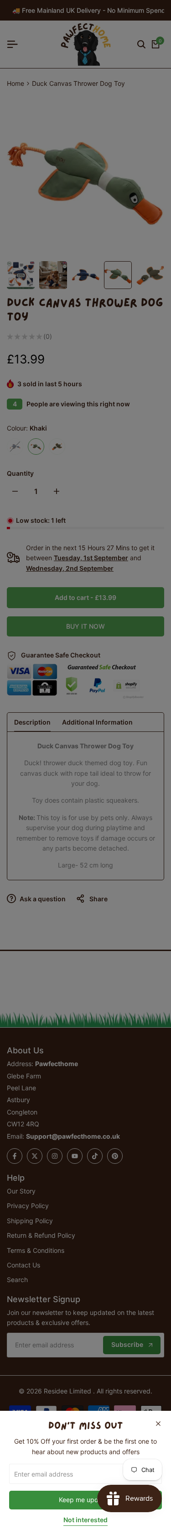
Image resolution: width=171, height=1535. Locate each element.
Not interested (85, 1520)
